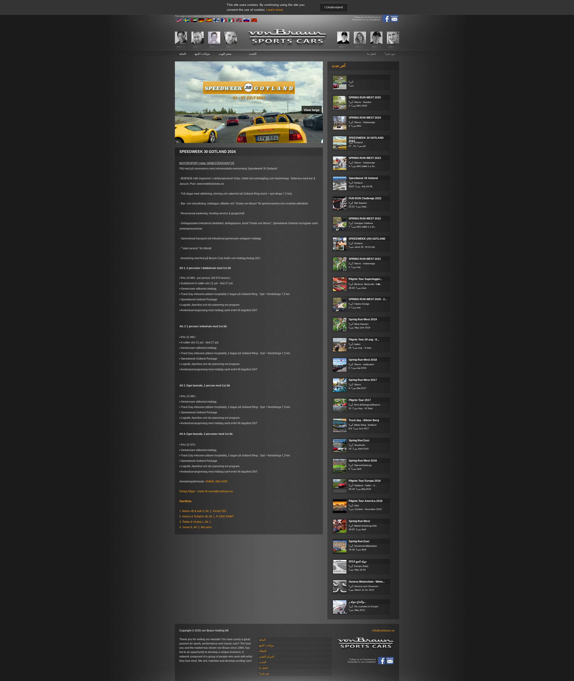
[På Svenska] (186, 21)
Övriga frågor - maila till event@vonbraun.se (206, 491)
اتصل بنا (371, 53)
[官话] (254, 21)
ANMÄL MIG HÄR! (216, 481)
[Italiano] (231, 21)
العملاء (262, 651)
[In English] (179, 21)
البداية (182, 53)
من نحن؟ (390, 53)
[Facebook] (386, 18)
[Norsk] (239, 21)
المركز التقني (266, 656)
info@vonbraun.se (383, 630)
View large (312, 110)
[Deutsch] (201, 21)
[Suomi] (216, 21)
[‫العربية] (194, 21)
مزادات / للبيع (202, 53)
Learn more (274, 9)
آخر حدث (338, 66)
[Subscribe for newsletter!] (394, 18)
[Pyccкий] (246, 21)
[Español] (209, 21)
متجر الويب (225, 53)
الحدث (252, 53)
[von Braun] (287, 37)
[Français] (224, 21)
